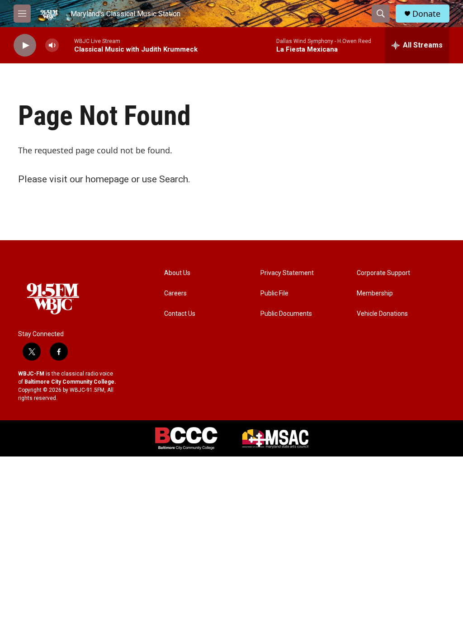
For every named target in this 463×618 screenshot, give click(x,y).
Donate (426, 14)
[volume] (52, 45)
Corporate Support (383, 273)
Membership (375, 293)
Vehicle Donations (382, 313)
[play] (25, 45)
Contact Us (179, 313)
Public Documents (286, 313)
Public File (274, 293)
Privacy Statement (287, 273)
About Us (177, 273)
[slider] (66, 45)
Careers (175, 293)
